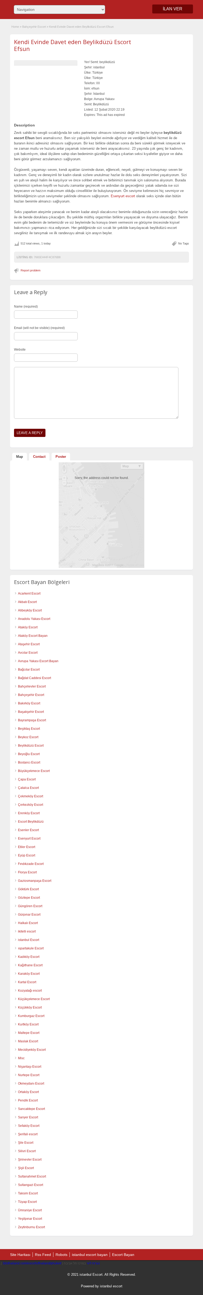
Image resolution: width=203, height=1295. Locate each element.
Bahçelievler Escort (32, 686)
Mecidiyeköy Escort (32, 1050)
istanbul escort (111, 1286)
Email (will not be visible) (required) (39, 328)
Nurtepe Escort (28, 1075)
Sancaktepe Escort (31, 1109)
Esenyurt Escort (29, 838)
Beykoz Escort (28, 737)
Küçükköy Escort (30, 1007)
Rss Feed (43, 1254)
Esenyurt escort (123, 196)
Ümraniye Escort (30, 1210)
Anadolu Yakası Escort (34, 619)
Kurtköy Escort (28, 1024)
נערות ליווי (93, 1263)
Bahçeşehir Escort (34, 26)
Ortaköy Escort (28, 1092)
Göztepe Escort (29, 898)
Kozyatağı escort (30, 990)
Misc (21, 1058)
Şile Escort (25, 1143)
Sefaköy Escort (28, 1126)
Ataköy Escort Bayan (33, 636)
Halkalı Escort (28, 923)
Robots (61, 1254)
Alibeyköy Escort (30, 610)
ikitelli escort (27, 931)
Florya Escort (27, 872)
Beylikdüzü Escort (31, 745)
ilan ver (172, 9)
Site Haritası (20, 1254)
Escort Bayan (123, 1254)
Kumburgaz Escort (31, 1016)
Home (15, 26)
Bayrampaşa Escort (32, 720)
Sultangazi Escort (30, 1185)
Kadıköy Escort (28, 957)
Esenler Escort (28, 830)
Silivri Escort (27, 1151)
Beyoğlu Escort (29, 754)
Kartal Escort (27, 982)
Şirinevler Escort (29, 1159)
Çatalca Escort (28, 788)
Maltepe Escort (28, 1033)
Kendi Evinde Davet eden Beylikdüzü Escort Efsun (72, 45)
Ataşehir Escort (29, 644)
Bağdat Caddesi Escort (34, 678)
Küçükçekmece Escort (34, 999)
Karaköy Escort (29, 974)
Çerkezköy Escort (30, 805)
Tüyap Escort (27, 1202)
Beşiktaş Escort (29, 729)
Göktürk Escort (28, 889)
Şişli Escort (26, 1168)
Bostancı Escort (29, 762)
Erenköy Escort (29, 813)
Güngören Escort (30, 906)
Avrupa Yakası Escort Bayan (38, 661)
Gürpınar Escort (29, 914)
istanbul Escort (28, 940)
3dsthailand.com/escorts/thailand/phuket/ (32, 1263)
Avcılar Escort (28, 652)
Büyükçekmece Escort (34, 771)
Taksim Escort (28, 1193)
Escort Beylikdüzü (31, 821)
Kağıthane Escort (30, 965)
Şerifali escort (28, 1134)
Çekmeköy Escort (30, 796)
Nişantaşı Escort (29, 1066)
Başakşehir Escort (31, 712)
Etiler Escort (26, 847)
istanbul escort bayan (90, 1254)
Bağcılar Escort (29, 669)
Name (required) (26, 306)
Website (20, 349)
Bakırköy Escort (29, 703)
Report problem (30, 270)
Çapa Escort (27, 779)
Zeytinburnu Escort (31, 1227)
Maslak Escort (28, 1041)
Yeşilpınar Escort (30, 1219)
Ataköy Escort (28, 627)
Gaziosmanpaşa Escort (34, 881)
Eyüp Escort (26, 855)
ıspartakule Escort (31, 948)
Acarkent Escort (29, 593)
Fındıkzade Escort (31, 864)
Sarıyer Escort (28, 1117)
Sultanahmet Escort (32, 1176)
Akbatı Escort (27, 602)
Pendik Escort (28, 1100)
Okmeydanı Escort (31, 1083)
